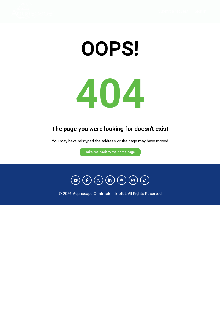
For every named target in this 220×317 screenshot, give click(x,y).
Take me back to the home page (110, 152)
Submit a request (173, 11)
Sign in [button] (200, 11)
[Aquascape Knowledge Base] (32, 11)
